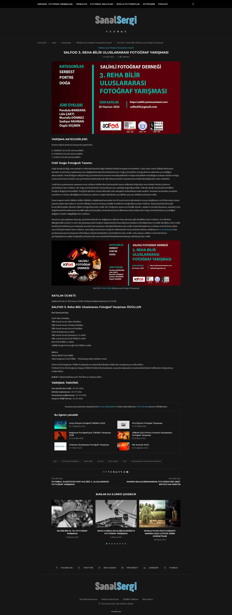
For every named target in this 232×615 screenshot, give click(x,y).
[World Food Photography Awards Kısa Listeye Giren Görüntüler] (159, 513)
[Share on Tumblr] (118, 472)
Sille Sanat (113, 461)
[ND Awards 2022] (123, 446)
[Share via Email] (127, 472)
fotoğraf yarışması (70, 461)
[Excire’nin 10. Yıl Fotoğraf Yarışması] (72, 513)
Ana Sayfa (41, 43)
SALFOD (100, 461)
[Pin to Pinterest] (114, 472)
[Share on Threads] (124, 472)
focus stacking (164, 229)
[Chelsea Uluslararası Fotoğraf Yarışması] (60, 446)
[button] (55, 522)
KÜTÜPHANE (149, 4)
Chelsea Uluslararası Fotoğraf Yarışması (89, 445)
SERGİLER (42, 4)
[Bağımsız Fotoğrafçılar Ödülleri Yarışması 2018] (60, 435)
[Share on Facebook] (108, 472)
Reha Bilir (107, 288)
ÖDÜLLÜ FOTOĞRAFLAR (128, 4)
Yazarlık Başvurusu (88, 599)
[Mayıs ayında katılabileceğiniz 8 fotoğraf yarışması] (116, 513)
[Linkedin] (122, 31)
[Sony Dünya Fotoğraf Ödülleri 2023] (60, 425)
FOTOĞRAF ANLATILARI (101, 4)
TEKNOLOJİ (81, 4)
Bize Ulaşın (147, 599)
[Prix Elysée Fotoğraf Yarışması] (123, 425)
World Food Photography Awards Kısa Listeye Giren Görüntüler (160, 533)
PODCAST (163, 4)
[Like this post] (105, 472)
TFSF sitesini (142, 406)
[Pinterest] (118, 31)
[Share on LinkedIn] (116, 472)
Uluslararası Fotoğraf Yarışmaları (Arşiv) (94, 43)
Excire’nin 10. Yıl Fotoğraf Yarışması (72, 532)
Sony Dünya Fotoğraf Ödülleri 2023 (87, 423)
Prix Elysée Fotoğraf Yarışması (147, 423)
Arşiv (54, 43)
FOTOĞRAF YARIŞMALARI (60, 4)
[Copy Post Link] (121, 472)
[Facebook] (106, 31)
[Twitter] (110, 31)
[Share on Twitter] (111, 472)
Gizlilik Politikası (130, 599)
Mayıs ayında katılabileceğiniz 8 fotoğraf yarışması (116, 532)
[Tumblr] (125, 31)
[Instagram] (114, 31)
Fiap (55, 461)
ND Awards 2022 (140, 445)
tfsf (125, 461)
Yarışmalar (66, 43)
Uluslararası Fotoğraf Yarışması (146, 461)
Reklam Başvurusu (110, 599)
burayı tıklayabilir (106, 406)
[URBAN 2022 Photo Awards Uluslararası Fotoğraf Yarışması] (123, 435)
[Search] (193, 4)
